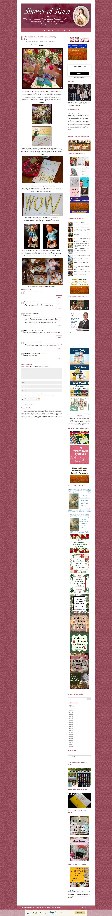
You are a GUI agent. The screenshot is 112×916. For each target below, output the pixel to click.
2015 (71, 730)
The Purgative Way (84, 423)
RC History (82, 424)
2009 (71, 742)
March (72, 706)
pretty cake (40, 91)
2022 (71, 716)
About (57, 30)
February (72, 708)
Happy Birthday (38, 41)
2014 (71, 732)
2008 (71, 744)
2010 (71, 740)
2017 (71, 726)
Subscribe (79, 73)
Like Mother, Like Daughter (35, 286)
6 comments (54, 41)
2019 (71, 722)
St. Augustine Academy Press (84, 421)
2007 (71, 746)
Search (88, 698)
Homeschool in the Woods (78, 420)
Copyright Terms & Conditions (79, 896)
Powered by (76, 77)
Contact (64, 30)
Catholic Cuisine (83, 136)
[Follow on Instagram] (86, 907)
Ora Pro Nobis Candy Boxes (80, 250)
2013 (71, 734)
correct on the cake (55, 220)
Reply (59, 297)
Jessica (23, 41)
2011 (71, 738)
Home (43, 30)
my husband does (44, 250)
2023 (71, 714)
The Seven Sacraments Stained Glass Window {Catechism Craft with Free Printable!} (81, 245)
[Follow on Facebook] (79, 907)
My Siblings (48, 41)
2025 (71, 710)
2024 (71, 712)
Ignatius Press (73, 418)
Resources (50, 30)
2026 (70, 705)
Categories (70, 754)
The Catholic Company (81, 418)
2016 (71, 728)
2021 (71, 718)
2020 (71, 720)
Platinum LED (76, 423)
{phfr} (33, 41)
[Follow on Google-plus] (89, 907)
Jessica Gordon (28, 353)
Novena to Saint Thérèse (79, 222)
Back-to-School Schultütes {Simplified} (82, 260)
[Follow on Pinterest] (82, 907)
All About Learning (86, 417)
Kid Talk (43, 41)
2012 (71, 736)
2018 (71, 724)
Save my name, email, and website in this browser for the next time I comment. (37, 395)
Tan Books (71, 423)
